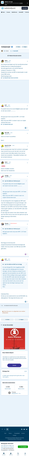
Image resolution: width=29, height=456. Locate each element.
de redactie (6, 305)
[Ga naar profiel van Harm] (2, 51)
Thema (10, 433)
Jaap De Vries (8, 145)
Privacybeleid (17, 433)
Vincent (6, 223)
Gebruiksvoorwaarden (8, 448)
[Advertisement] (14, 28)
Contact (23, 433)
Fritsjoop (14, 392)
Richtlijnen (11, 450)
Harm (7, 51)
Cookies (14, 435)
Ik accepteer (24, 446)
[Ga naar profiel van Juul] (2, 105)
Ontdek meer (3, 3)
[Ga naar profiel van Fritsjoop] (9, 393)
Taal (5, 433)
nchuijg (6, 175)
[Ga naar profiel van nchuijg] (2, 176)
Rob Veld (7, 132)
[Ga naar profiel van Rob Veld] (2, 133)
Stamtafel (15, 51)
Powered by (14, 439)
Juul (6, 105)
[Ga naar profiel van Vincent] (2, 224)
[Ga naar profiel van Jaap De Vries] (2, 146)
